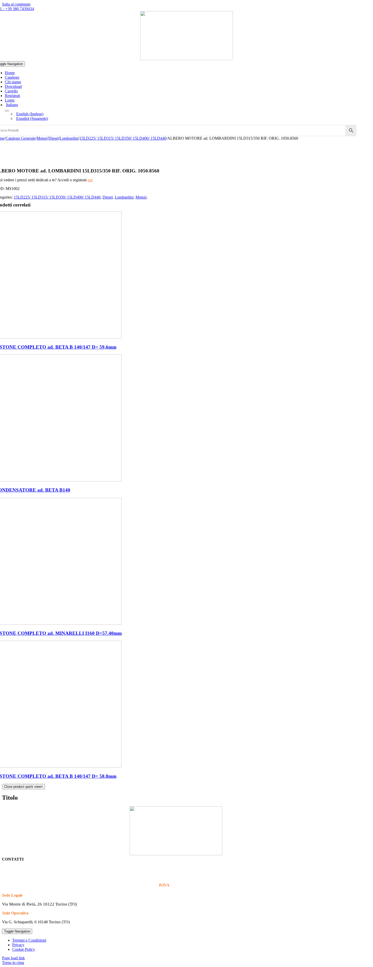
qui (90, 180)
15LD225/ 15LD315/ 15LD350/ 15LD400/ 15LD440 (57, 197)
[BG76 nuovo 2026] (186, 59)
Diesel (108, 197)
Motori (140, 197)
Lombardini (124, 197)
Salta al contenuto (16, 4)
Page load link (13, 958)
